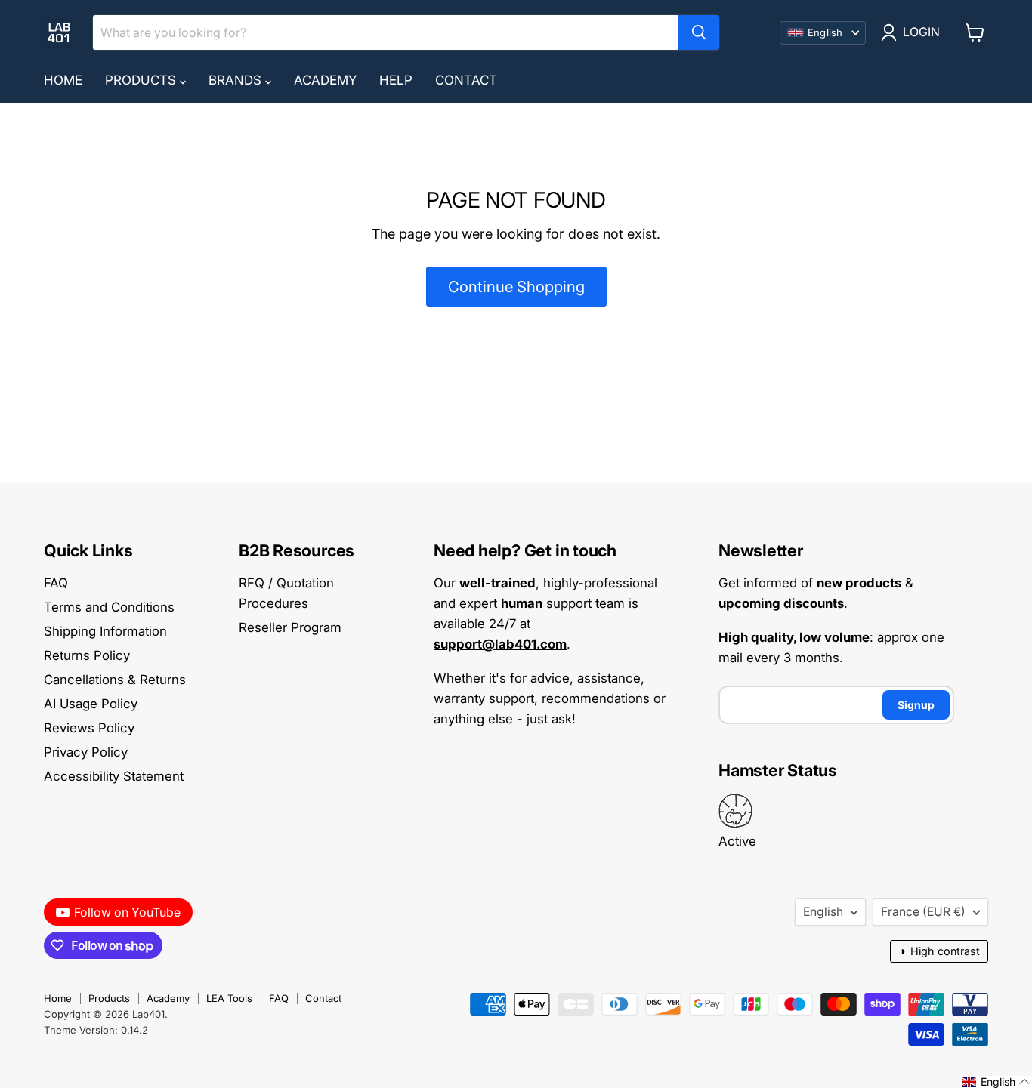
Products (142, 80)
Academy (325, 80)
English (823, 912)
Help (395, 80)
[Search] (698, 32)
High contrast (939, 951)
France (923, 912)
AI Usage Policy (90, 703)
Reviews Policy (89, 727)
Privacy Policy (86, 752)
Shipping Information (105, 631)
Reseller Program (290, 627)
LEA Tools (229, 998)
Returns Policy (87, 655)
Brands (237, 80)
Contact (466, 80)
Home (63, 80)
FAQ (56, 582)
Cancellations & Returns (115, 679)
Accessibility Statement (114, 776)
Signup (916, 704)
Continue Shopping (516, 286)
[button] (996, 1082)
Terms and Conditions (109, 607)
